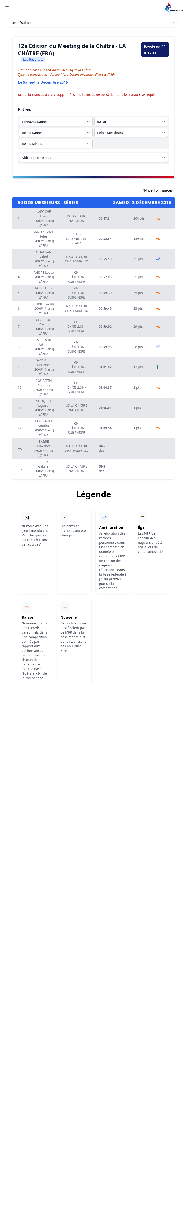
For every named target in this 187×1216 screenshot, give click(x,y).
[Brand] (174, 7)
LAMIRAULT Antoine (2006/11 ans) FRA (44, 428)
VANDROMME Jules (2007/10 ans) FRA (43, 239)
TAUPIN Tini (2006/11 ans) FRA (44, 292)
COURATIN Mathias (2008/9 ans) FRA (43, 387)
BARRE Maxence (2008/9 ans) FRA (43, 448)
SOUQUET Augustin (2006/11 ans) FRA (44, 408)
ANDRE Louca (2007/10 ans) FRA (44, 277)
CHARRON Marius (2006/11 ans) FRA (44, 326)
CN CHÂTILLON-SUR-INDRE (76, 277)
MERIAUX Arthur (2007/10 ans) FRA (44, 347)
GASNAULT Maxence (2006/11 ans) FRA (44, 367)
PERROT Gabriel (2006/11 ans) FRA (44, 469)
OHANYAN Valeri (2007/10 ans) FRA (44, 259)
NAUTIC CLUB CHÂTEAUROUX (76, 259)
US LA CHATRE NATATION (76, 218)
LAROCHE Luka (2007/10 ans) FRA (44, 218)
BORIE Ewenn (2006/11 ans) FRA (43, 308)
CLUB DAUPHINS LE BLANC (76, 238)
